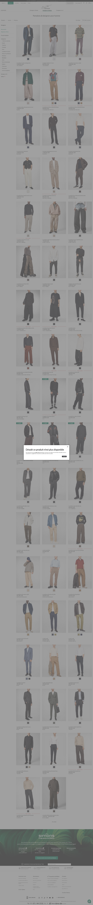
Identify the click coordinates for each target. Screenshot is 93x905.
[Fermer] (68, 447)
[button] (64, 456)
